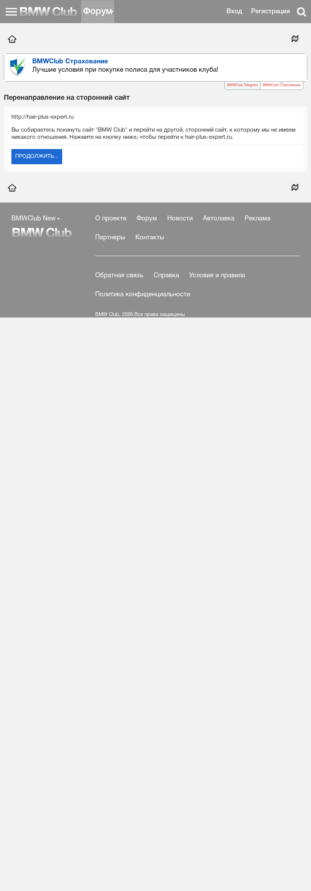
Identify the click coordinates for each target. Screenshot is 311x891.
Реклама (257, 219)
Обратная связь (119, 275)
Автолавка (218, 219)
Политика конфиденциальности (142, 294)
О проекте (110, 219)
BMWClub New (33, 219)
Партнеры (110, 237)
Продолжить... (36, 156)
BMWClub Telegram (242, 85)
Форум (97, 12)
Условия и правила (217, 275)
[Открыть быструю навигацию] (294, 38)
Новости (180, 219)
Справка (166, 275)
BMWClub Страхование (282, 85)
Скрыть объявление (302, 61)
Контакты (149, 237)
